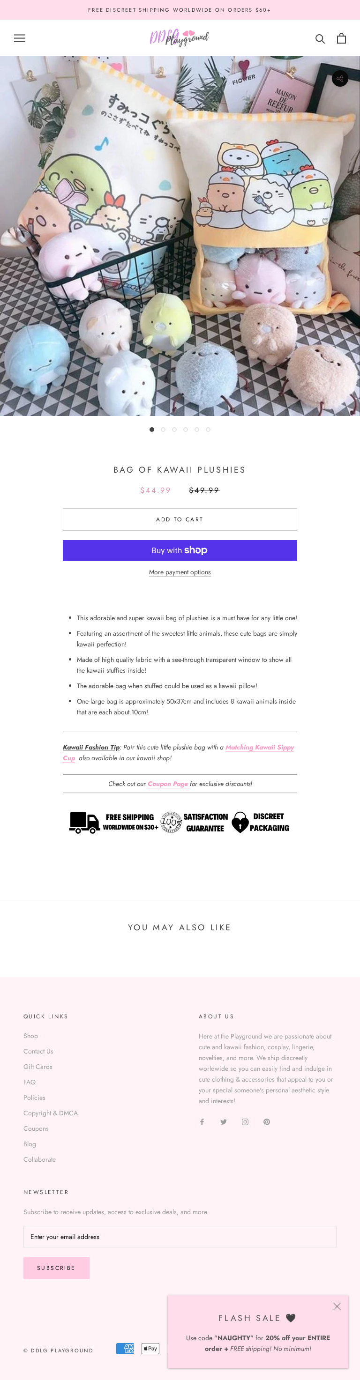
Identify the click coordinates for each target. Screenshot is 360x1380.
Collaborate (39, 1159)
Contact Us (38, 1051)
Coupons (36, 1128)
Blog (29, 1144)
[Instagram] (245, 1121)
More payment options (180, 572)
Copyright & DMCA (50, 1113)
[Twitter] (223, 1121)
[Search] (320, 38)
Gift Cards (37, 1066)
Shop (30, 1035)
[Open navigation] (19, 38)
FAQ (29, 1082)
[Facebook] (202, 1121)
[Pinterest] (266, 1121)
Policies (34, 1097)
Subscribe (56, 1268)
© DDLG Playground (58, 1350)
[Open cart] (341, 38)
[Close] (337, 1306)
